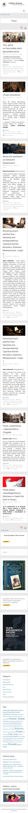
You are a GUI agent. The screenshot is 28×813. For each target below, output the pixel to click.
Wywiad (14, 72)
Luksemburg (6, 467)
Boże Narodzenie (13, 714)
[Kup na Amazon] (14, 590)
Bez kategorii (6, 679)
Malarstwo (12, 467)
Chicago (20, 314)
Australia (6, 714)
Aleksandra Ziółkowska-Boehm (13, 710)
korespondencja (18, 315)
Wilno (4, 742)
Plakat (7, 520)
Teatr (4, 694)
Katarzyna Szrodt (9, 724)
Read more (6, 65)
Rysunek (19, 736)
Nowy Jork (5, 732)
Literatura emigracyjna (14, 726)
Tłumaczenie (13, 740)
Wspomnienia (9, 742)
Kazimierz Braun (18, 725)
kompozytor (20, 204)
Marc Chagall (19, 467)
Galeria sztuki (8, 66)
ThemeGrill (14, 810)
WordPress (14, 809)
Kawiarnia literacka (9, 312)
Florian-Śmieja (17, 718)
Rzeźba (23, 736)
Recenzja (4, 736)
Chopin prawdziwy (11, 95)
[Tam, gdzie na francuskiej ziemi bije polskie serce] (14, 42)
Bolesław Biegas (7, 70)
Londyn (12, 729)
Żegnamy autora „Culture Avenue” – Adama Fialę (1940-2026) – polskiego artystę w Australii (13, 766)
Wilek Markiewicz (19, 740)
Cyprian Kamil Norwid (8, 315)
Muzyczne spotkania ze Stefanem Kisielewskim (12, 159)
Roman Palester (20, 206)
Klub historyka (7, 689)
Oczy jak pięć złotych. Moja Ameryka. (13, 776)
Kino (6, 132)
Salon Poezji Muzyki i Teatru (9, 738)
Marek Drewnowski (8, 206)
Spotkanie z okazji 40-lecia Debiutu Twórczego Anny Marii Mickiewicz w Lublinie (12, 772)
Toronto (8, 740)
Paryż (10, 72)
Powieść (20, 734)
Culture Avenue (18, 54)
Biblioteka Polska (19, 68)
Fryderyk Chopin (15, 70)
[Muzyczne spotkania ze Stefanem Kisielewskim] (14, 153)
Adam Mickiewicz (19, 66)
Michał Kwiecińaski (16, 133)
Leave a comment (8, 135)
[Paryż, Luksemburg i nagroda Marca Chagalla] (14, 422)
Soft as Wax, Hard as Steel (10, 759)
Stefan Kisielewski (7, 208)
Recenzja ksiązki (12, 736)
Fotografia (5, 721)
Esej (7, 716)
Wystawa (5, 744)
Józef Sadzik (14, 204)
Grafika (18, 721)
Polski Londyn (13, 734)
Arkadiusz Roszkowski (8, 68)
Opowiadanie (9, 732)
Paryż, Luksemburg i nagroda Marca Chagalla (12, 429)
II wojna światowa (14, 723)
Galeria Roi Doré (19, 518)
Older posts (4, 530)
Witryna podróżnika (8, 697)
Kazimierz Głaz (19, 465)
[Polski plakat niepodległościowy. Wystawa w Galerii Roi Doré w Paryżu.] (14, 486)
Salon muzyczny (11, 132)
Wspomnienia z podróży (18, 741)
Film (20, 132)
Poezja (19, 731)
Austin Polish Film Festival (11, 712)
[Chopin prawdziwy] (14, 91)
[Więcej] (14, 796)
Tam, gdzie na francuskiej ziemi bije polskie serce (12, 48)
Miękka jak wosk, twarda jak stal (11, 762)
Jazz (21, 723)
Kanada (4, 725)
